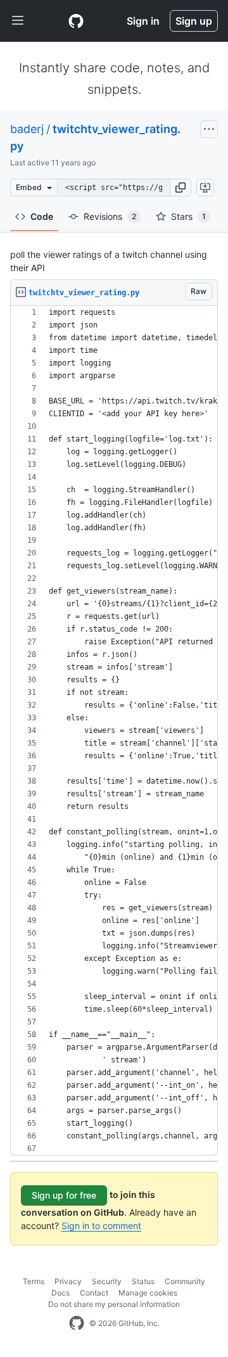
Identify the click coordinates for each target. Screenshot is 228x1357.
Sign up (193, 21)
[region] (114, 731)
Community (185, 1281)
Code (41, 216)
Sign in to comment (101, 1225)
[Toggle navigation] (17, 21)
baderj (27, 129)
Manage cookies (147, 1292)
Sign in (143, 21)
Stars (188, 216)
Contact (94, 1292)
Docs (60, 1292)
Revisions (110, 216)
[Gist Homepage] (76, 21)
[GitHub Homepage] (76, 1323)
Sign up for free (64, 1195)
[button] (180, 187)
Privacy (68, 1281)
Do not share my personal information (114, 1304)
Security (107, 1281)
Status (143, 1281)
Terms (33, 1281)
